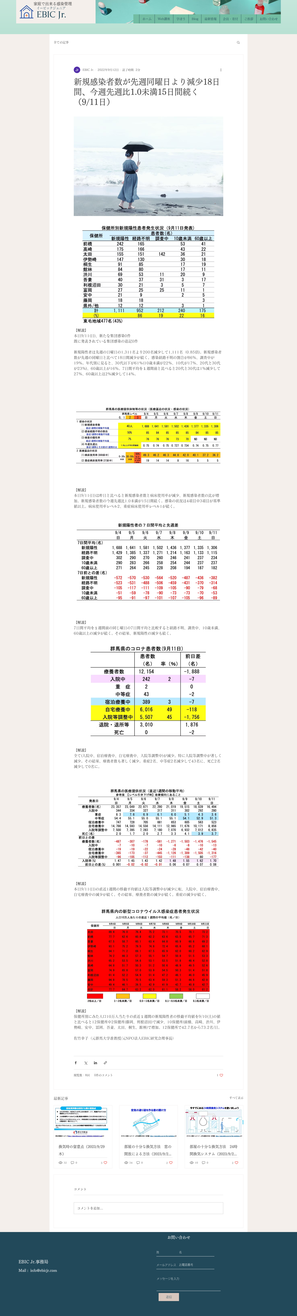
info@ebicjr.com (43, 1270)
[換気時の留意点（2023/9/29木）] (83, 1121)
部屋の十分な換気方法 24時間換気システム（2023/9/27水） (213, 1151)
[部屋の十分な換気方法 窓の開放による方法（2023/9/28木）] (148, 1121)
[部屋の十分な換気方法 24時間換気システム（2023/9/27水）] (214, 1121)
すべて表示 (236, 1097)
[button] (238, 42)
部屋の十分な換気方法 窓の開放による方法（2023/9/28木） (148, 1151)
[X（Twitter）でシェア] (85, 1063)
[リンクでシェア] (105, 1063)
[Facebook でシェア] (76, 1063)
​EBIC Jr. (51, 14)
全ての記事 (61, 42)
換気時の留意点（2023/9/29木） (82, 1150)
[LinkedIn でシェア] (95, 1063)
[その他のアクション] (220, 69)
